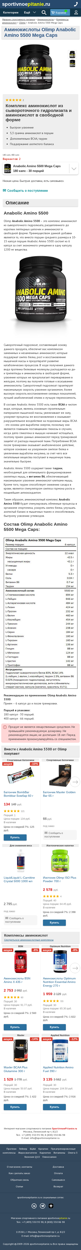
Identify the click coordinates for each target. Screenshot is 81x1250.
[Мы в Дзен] (49, 1206)
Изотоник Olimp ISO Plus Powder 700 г (59, 879)
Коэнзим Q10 (32, 1156)
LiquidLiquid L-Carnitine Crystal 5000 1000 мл (19, 879)
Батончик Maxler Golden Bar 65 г (59, 794)
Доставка (58, 1166)
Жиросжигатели (27, 1152)
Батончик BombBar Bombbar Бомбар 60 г (18, 794)
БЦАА (33, 1148)
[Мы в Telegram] (40, 1206)
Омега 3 (72, 1152)
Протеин (11, 1148)
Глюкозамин (49, 1156)
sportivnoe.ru (26, 4)
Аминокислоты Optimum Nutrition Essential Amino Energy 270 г (59, 982)
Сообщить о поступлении (27, 190)
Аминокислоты (45, 19)
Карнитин (45, 1152)
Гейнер (23, 1148)
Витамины (59, 1152)
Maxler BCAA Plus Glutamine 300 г (15, 1069)
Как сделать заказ (19, 1173)
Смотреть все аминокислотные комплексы (29, 939)
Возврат (58, 1186)
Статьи (19, 1186)
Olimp (22, 22)
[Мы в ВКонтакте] (32, 1206)
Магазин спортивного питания (18, 19)
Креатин (43, 1148)
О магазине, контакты (19, 1166)
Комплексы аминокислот (26, 935)
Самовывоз (58, 1179)
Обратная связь (19, 1179)
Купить (15, 837)
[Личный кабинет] (76, 12)
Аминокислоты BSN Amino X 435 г (17, 980)
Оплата (58, 1173)
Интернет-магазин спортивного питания (40, 1128)
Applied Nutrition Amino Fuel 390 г (58, 1069)
